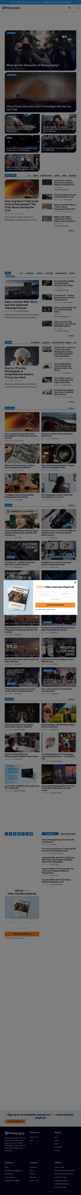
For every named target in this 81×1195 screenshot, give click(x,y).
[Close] (75, 582)
